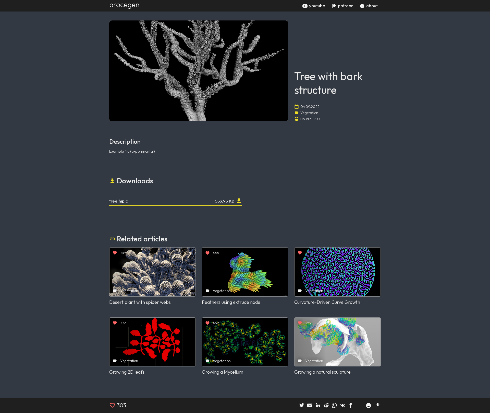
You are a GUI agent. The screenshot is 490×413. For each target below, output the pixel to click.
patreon (345, 5)
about (372, 5)
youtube (317, 5)
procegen (124, 4)
